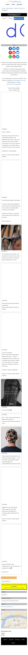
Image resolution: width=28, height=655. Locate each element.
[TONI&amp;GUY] (14, 620)
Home (8, 4)
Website (11, 18)
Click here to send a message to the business (10, 600)
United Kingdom (9, 8)
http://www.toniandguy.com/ (7, 606)
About (5, 639)
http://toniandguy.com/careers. (19, 80)
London (15, 8)
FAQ (23, 639)
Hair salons (4, 594)
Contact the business (19, 18)
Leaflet (11, 627)
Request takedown (6, 581)
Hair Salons (21, 8)
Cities (13, 4)
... (18, 90)
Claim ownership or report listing (9, 577)
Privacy (18, 639)
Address (4, 18)
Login (13, 642)
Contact (11, 639)
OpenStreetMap (19, 627)
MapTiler (14, 627)
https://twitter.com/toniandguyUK (14, 84)
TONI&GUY (15, 623)
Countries (20, 4)
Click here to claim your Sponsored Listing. (14, 587)
